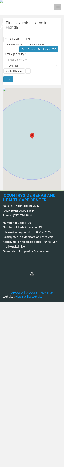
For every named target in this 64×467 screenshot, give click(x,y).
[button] (32, 136)
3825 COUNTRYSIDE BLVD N (21, 206)
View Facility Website (28, 296)
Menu (57, 7)
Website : (22, 296)
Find (8, 79)
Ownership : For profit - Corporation (26, 251)
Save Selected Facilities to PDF (39, 49)
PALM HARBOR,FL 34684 (19, 210)
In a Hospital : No (14, 246)
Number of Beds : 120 (17, 223)
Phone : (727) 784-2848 (17, 215)
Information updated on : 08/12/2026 (27, 232)
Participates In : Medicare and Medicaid (28, 237)
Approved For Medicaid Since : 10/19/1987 (30, 242)
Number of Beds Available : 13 (22, 227)
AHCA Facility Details (24, 292)
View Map (46, 292)
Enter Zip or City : (14, 54)
